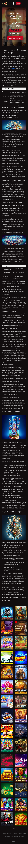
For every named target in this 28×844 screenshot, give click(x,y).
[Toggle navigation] (24, 3)
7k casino (13, 68)
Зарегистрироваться (15, 38)
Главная (14, 828)
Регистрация (18, 3)
